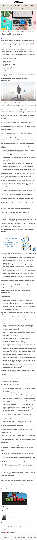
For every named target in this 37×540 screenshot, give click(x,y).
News (17, 8)
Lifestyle (32, 5)
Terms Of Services (19, 537)
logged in (7, 532)
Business (10, 5)
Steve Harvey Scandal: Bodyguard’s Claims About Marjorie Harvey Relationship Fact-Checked (15, 526)
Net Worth (24, 8)
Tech (12, 8)
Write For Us (30, 537)
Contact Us (34, 537)
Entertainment (18, 5)
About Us (14, 537)
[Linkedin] (1, 522)
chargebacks (32, 43)
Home (4, 5)
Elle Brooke (3, 525)
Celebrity (25, 5)
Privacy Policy (25, 537)
